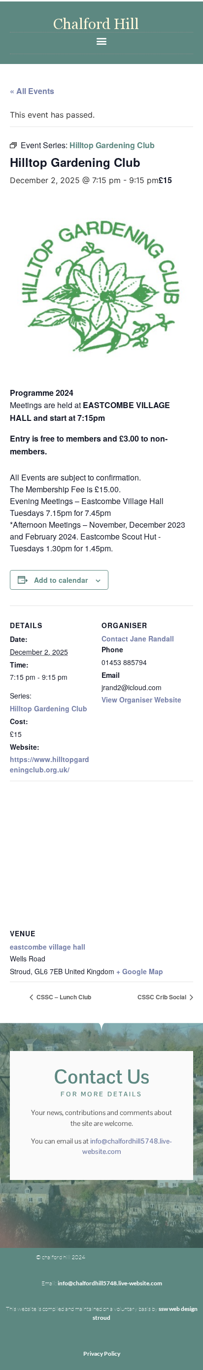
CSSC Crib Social (162, 996)
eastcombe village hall (47, 947)
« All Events (32, 90)
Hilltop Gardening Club (48, 708)
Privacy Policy (101, 1353)
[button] (102, 40)
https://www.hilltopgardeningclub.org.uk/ (49, 764)
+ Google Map (139, 971)
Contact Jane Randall (138, 638)
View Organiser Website (141, 699)
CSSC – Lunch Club (63, 996)
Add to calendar (61, 580)
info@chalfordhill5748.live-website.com (110, 1283)
